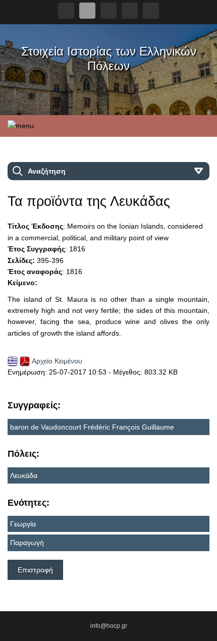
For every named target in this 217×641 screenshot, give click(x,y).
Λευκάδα (23, 475)
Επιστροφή (35, 570)
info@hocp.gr (108, 625)
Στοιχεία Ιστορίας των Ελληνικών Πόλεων (108, 58)
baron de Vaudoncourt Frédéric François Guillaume (92, 427)
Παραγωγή (27, 543)
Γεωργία (23, 524)
